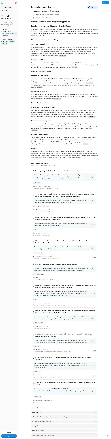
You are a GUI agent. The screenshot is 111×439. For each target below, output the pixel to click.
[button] (105, 2)
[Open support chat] (107, 435)
